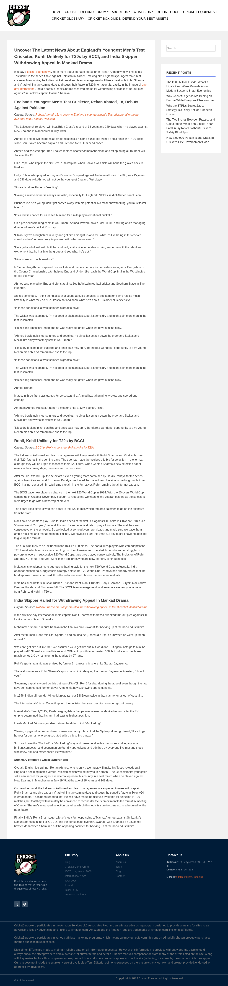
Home (56, 12)
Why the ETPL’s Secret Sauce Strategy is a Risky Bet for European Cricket (189, 110)
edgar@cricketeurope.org (189, 876)
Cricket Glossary (68, 18)
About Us (120, 12)
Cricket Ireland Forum (85, 12)
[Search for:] (191, 48)
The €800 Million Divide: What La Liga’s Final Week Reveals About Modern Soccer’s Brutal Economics (188, 86)
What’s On (142, 12)
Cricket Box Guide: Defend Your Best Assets (128, 18)
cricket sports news (39, 71)
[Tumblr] (17, 904)
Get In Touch (168, 12)
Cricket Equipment (200, 12)
